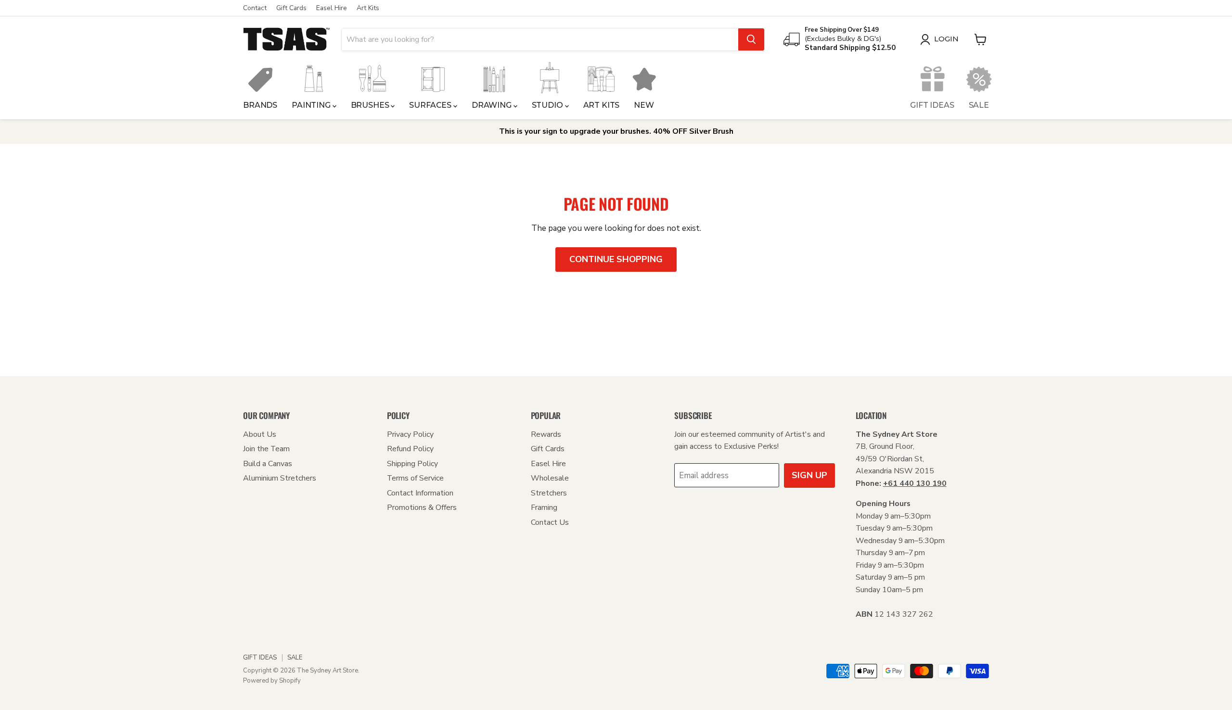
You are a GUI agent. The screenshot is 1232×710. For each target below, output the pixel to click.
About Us (259, 434)
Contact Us (550, 522)
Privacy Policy (410, 434)
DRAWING (492, 105)
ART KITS (601, 105)
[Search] (751, 39)
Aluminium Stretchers (279, 478)
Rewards (546, 434)
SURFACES (431, 105)
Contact (255, 8)
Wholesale (550, 478)
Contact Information (420, 493)
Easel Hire (331, 8)
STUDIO (548, 105)
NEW (644, 105)
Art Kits (368, 8)
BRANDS (260, 105)
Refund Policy (410, 449)
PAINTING (312, 105)
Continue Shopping (616, 259)
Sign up (809, 475)
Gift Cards (291, 8)
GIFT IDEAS (932, 105)
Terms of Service (415, 478)
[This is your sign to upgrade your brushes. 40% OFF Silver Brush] (616, 131)
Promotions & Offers (422, 507)
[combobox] (540, 39)
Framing (544, 507)
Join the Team (266, 449)
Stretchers (549, 493)
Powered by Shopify (272, 680)
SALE (979, 105)
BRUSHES (371, 105)
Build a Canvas (267, 463)
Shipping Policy (412, 463)
